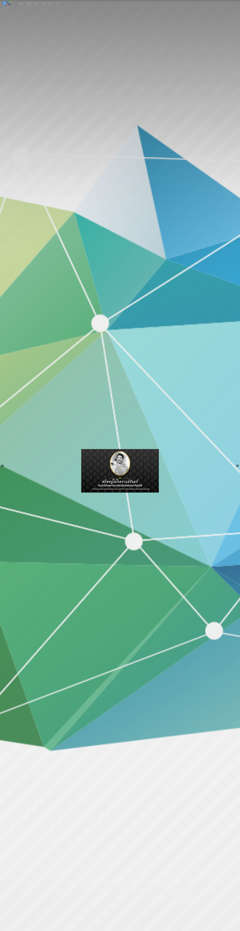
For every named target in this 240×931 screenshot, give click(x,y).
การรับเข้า (28, 3)
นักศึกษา (43, 3)
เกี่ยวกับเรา (20, 3)
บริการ (50, 3)
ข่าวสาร (56, 3)
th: (61, 3)
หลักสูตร (35, 3)
